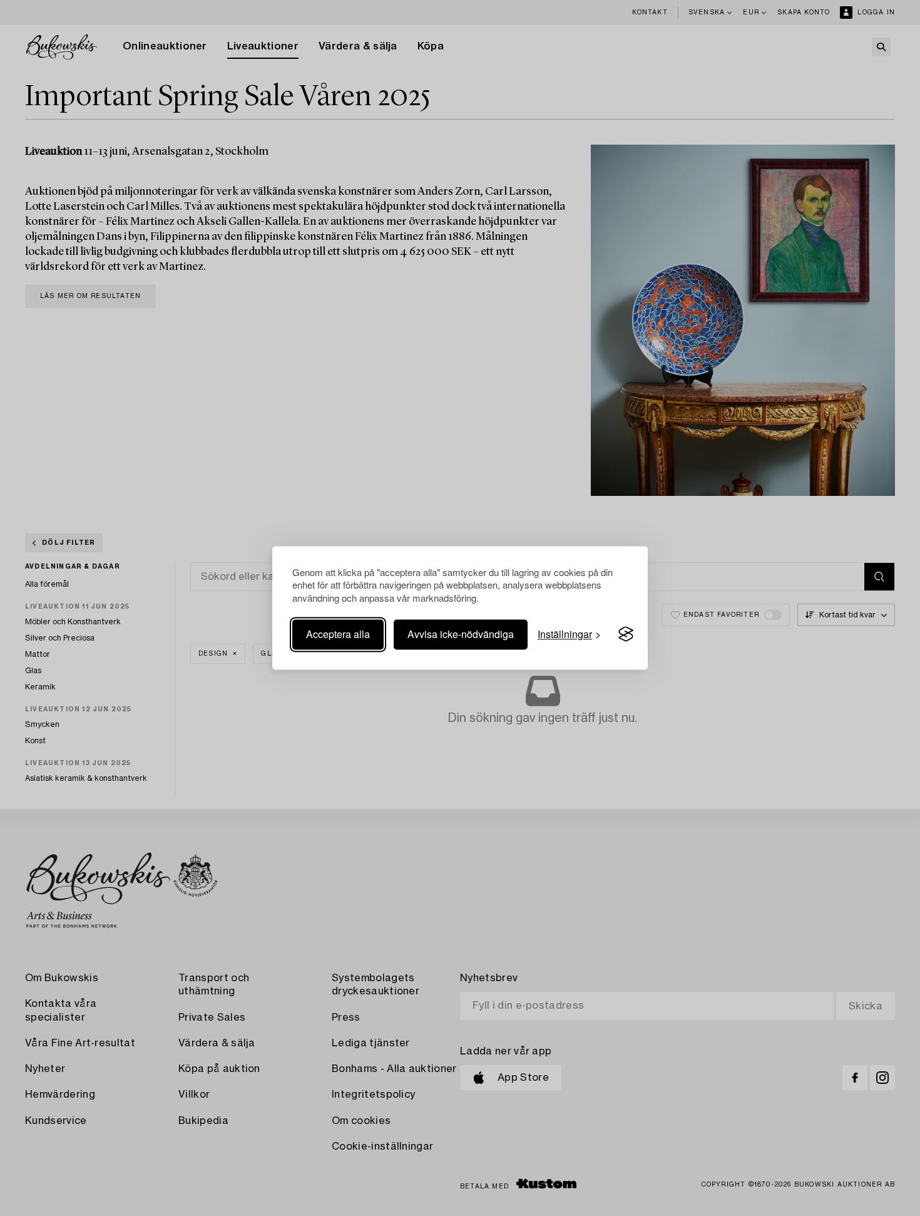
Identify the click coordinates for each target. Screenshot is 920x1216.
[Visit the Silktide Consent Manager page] (626, 634)
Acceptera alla (338, 634)
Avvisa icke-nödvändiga (460, 634)
